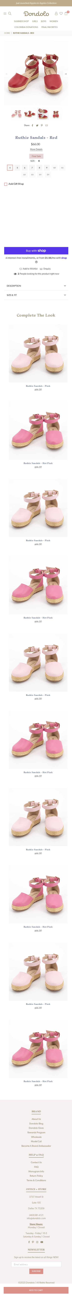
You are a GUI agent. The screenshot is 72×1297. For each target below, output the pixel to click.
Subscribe (36, 1271)
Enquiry (47, 269)
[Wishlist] (61, 13)
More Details (36, 149)
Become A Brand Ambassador (36, 1146)
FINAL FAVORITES (49, 27)
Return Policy (36, 1176)
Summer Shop (21, 21)
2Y (48, 174)
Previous (6, 74)
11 (62, 167)
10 (54, 167)
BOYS (43, 21)
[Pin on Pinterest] (42, 125)
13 (32, 174)
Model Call (36, 1141)
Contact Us (36, 1162)
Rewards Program (36, 1132)
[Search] (9, 13)
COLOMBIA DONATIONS (26, 27)
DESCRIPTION (14, 286)
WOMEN (54, 21)
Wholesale (36, 1137)
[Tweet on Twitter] (37, 125)
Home (7, 33)
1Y (40, 174)
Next (65, 74)
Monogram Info (36, 1171)
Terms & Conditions (36, 1180)
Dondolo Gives (36, 1128)
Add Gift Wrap (16, 184)
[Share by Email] (46, 125)
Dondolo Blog (36, 1124)
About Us (36, 1119)
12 (24, 174)
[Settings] (56, 13)
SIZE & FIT (12, 295)
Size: (35, 161)
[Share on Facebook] (32, 125)
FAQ (36, 1167)
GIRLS (35, 21)
